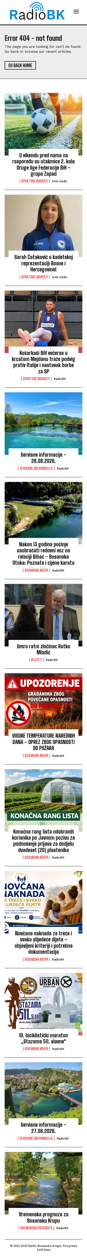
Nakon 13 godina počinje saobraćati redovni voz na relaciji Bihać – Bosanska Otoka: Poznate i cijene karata (43, 553)
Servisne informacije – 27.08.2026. (43, 1128)
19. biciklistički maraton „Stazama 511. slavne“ (43, 1038)
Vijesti (36, 660)
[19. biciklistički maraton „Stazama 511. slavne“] (43, 1004)
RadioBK (60, 379)
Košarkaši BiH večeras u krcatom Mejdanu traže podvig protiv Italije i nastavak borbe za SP (43, 362)
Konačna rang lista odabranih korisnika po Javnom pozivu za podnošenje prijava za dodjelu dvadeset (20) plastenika (43, 840)
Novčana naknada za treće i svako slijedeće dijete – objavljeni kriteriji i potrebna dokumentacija (44, 942)
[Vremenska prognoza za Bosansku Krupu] (43, 1183)
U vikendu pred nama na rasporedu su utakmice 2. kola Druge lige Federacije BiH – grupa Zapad (43, 164)
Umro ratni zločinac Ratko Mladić (43, 649)
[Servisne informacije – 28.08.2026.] (43, 423)
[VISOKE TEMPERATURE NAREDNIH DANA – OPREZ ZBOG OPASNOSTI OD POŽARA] (43, 704)
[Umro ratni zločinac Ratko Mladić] (43, 615)
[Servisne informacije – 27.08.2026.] (43, 1093)
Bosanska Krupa (36, 570)
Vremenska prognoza (36, 1228)
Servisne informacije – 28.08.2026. (43, 458)
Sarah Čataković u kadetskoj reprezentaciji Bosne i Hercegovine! (43, 263)
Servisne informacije (36, 468)
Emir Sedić (59, 181)
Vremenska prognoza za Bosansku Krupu (43, 1217)
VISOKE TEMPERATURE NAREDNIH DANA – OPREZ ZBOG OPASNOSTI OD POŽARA (43, 742)
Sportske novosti (34, 181)
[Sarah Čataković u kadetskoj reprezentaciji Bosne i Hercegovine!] (43, 226)
